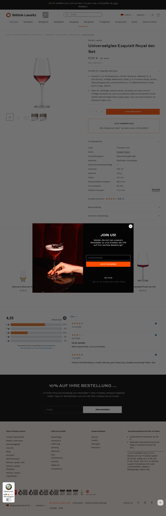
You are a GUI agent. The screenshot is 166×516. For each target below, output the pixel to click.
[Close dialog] (131, 226)
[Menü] (13, 483)
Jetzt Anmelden (108, 264)
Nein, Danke (108, 278)
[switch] (8, 499)
